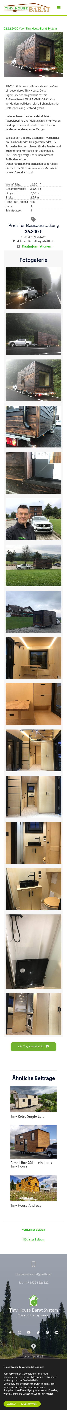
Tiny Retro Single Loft (27, 1116)
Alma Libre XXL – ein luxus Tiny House (31, 1164)
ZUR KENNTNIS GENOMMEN (22, 1403)
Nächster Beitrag (33, 1239)
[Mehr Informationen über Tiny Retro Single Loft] (33, 1098)
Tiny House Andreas (25, 1205)
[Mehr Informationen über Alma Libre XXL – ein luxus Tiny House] (33, 1141)
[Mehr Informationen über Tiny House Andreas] (33, 1188)
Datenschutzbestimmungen (29, 1386)
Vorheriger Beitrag (33, 1229)
